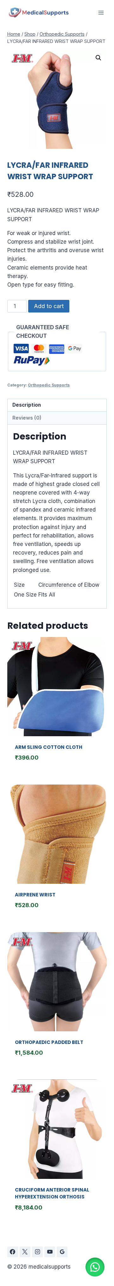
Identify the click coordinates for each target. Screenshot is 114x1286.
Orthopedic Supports (49, 385)
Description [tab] (26, 405)
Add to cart (49, 306)
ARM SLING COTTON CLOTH (48, 747)
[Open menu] (101, 12)
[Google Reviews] (62, 1252)
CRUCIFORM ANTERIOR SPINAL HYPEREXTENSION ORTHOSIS (52, 1193)
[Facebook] (12, 1252)
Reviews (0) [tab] (26, 418)
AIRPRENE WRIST (35, 894)
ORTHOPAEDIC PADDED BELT (49, 1042)
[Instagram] (37, 1252)
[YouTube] (49, 1252)
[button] (98, 58)
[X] (25, 1252)
